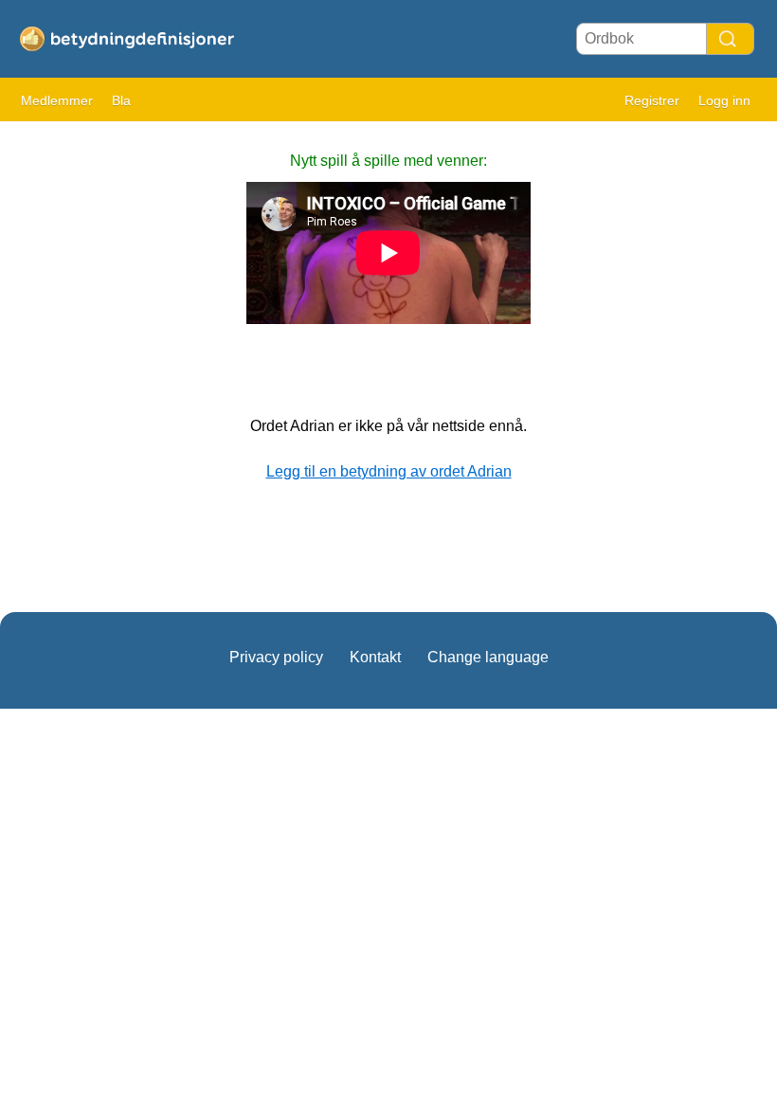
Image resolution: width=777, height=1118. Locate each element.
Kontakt (375, 657)
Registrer (651, 100)
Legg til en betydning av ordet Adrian (389, 471)
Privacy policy (276, 657)
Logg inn (724, 100)
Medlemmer (57, 100)
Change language (488, 657)
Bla (121, 100)
